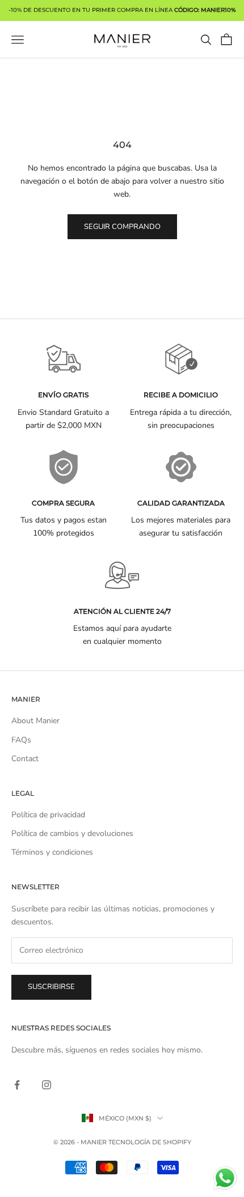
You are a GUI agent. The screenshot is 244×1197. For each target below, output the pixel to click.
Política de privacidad (48, 814)
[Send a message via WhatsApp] (225, 1178)
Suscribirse (51, 987)
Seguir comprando (122, 227)
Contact (25, 758)
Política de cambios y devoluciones (72, 833)
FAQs (21, 740)
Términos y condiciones (52, 852)
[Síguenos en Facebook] (17, 1084)
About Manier (35, 720)
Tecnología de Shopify (149, 1142)
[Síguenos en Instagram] (46, 1084)
